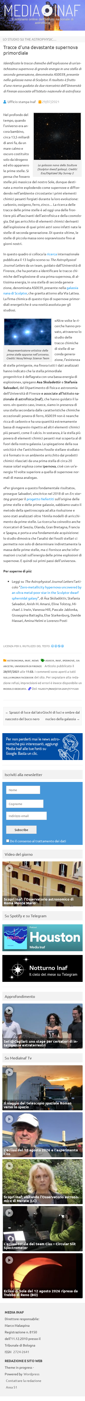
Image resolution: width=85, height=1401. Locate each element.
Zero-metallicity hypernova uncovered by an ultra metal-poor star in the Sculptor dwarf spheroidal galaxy (46, 592)
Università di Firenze (28, 666)
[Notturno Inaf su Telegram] (42, 983)
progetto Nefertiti (40, 499)
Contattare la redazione (23, 1380)
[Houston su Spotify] (42, 952)
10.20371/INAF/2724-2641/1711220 (58, 688)
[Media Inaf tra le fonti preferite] (42, 761)
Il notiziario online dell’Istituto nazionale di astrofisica (42, 21)
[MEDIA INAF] (42, 15)
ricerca (52, 254)
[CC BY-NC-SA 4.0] (57, 646)
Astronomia (15, 660)
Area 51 (11, 1387)
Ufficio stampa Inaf (22, 101)
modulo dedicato (14, 688)
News (35, 660)
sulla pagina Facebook (18, 677)
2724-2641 (21, 1352)
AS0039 (49, 660)
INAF (27, 660)
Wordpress (31, 1374)
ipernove (69, 660)
